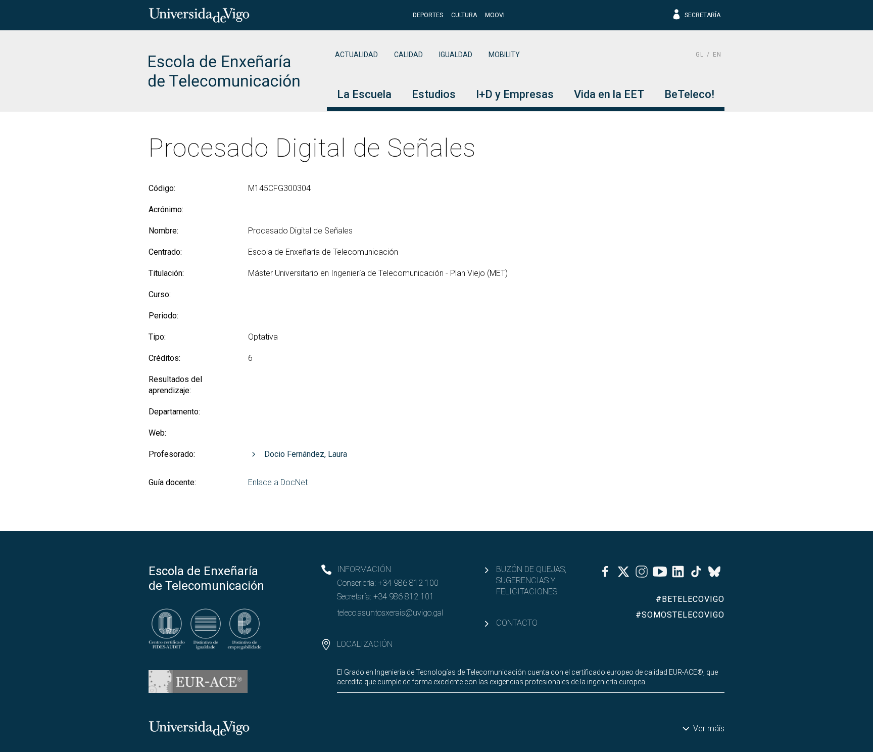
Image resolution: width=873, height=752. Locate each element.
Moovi (495, 15)
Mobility (504, 55)
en (717, 54)
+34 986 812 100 (408, 583)
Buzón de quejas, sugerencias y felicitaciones (531, 580)
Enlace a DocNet (278, 482)
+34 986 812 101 (403, 596)
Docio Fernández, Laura (305, 454)
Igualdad (455, 55)
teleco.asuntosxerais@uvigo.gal (390, 613)
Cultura (464, 15)
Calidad (408, 55)
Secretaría (702, 15)
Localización (365, 644)
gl (700, 54)
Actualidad (356, 55)
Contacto (517, 623)
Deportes (428, 15)
